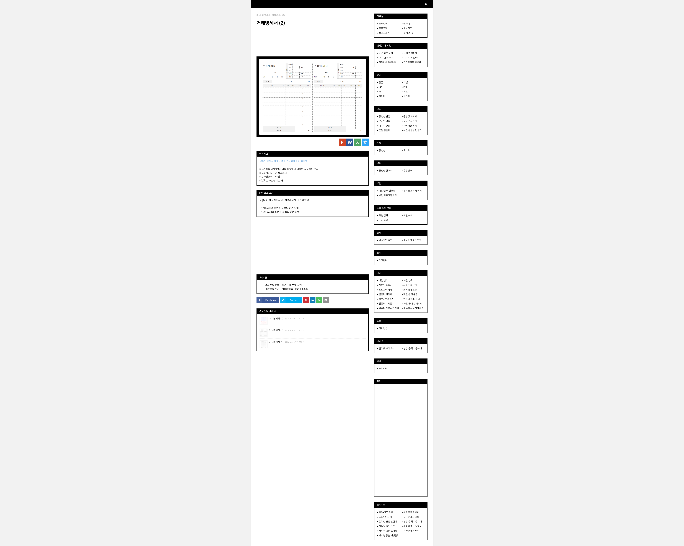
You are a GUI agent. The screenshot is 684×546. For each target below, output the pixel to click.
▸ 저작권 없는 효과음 (387, 530)
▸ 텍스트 (406, 96)
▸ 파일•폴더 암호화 (386, 190)
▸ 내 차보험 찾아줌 (410, 57)
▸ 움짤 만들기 (383, 130)
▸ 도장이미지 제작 (385, 517)
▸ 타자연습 (382, 328)
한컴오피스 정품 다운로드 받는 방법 (281, 212)
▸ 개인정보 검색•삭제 (412, 190)
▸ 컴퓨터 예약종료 (385, 303)
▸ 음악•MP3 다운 (385, 512)
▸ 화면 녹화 (407, 215)
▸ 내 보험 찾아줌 (385, 57)
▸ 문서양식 (382, 23)
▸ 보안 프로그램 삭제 (387, 195)
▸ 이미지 (381, 96)
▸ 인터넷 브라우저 (385, 348)
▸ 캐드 (405, 91)
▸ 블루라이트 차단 (385, 299)
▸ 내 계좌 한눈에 (385, 53)
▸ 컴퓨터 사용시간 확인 (413, 308)
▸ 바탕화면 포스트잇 (411, 240)
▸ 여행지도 (407, 28)
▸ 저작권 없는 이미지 (412, 530)
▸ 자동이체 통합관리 (387, 62)
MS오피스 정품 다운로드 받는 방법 (281, 208)
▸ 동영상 (381, 150)
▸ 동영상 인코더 (384, 170)
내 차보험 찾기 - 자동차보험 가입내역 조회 (286, 289)
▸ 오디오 (406, 150)
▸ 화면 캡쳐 (382, 215)
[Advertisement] (312, 44)
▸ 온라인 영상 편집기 (387, 521)
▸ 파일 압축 (407, 280)
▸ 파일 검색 (382, 280)
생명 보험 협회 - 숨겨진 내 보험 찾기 (283, 285)
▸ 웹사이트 (407, 23)
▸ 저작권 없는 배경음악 (388, 535)
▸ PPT (380, 91)
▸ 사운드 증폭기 (384, 285)
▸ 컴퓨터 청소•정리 (411, 299)
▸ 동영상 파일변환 (410, 512)
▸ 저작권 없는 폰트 (386, 526)
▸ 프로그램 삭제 (384, 289)
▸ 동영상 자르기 (409, 116)
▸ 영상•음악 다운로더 (412, 348)
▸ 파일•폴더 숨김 (410, 294)
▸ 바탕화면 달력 (384, 240)
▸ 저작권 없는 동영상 (412, 526)
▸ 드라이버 (382, 368)
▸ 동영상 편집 (383, 116)
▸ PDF (405, 87)
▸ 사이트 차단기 (409, 285)
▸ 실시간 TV (407, 33)
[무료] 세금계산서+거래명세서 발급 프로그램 (285, 200)
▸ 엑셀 (405, 82)
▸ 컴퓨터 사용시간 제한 (388, 308)
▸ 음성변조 (407, 170)
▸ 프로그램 (382, 28)
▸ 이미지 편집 (383, 125)
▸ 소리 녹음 (382, 220)
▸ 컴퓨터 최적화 (384, 294)
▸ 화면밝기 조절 (409, 289)
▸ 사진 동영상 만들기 (412, 130)
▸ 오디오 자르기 (409, 121)
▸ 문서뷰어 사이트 (410, 517)
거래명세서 (265, 15)
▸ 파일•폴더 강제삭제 (412, 303)
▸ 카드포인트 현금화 (411, 62)
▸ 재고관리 (382, 260)
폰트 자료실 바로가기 (274, 181)
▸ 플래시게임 (383, 33)
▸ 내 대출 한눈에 (409, 53)
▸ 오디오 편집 (383, 121)
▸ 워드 (380, 87)
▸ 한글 (380, 82)
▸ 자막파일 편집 (409, 125)
